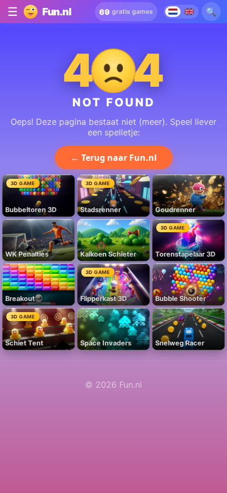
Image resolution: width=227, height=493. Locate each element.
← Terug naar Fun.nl (114, 157)
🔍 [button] (211, 11)
